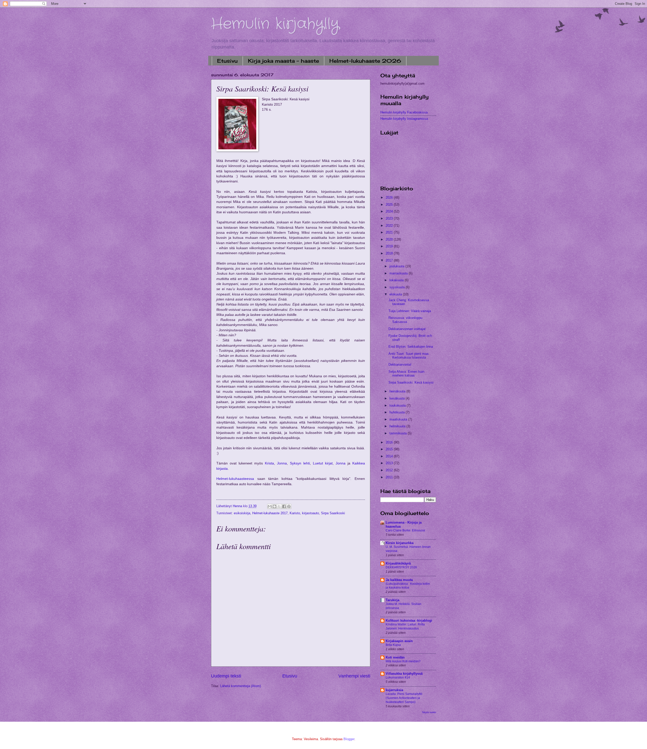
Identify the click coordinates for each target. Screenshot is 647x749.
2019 (390, 246)
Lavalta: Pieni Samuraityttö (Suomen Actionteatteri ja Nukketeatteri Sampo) (404, 698)
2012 (390, 470)
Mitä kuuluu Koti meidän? (403, 661)
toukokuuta (398, 405)
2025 (390, 204)
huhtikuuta (397, 412)
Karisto (295, 513)
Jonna (282, 463)
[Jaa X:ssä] (279, 506)
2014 (390, 456)
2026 (390, 197)
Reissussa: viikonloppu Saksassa (405, 319)
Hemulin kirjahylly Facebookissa (404, 112)
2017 (390, 260)
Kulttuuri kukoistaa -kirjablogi (409, 620)
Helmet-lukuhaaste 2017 (270, 513)
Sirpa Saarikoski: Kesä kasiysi (410, 382)
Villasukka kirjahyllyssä (404, 673)
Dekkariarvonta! (399, 364)
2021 (390, 232)
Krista (269, 463)
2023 (390, 218)
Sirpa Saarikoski (333, 513)
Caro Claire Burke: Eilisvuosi (405, 530)
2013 (390, 463)
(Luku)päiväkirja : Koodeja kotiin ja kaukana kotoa (408, 586)
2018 (390, 253)
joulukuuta (397, 266)
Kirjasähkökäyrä (398, 563)
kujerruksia (394, 690)
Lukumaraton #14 (398, 677)
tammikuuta (398, 433)
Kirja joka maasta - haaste (283, 61)
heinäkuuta (397, 391)
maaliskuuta (398, 419)
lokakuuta (397, 280)
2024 (390, 211)
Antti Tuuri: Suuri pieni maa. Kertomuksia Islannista (408, 355)
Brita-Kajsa (393, 645)
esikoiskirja (242, 513)
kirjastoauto (310, 513)
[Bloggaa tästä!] (274, 506)
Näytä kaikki (429, 712)
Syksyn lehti (300, 463)
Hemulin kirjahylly (275, 24)
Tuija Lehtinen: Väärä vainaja (409, 311)
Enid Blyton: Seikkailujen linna (410, 346)
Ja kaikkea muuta (399, 580)
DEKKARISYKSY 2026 (401, 567)
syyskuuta (397, 287)
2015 (390, 449)
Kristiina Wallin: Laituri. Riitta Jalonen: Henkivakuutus (405, 626)
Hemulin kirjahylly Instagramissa (404, 119)
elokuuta (396, 294)
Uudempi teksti (226, 675)
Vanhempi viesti (354, 675)
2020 (390, 239)
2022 (390, 225)
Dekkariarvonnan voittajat (407, 329)
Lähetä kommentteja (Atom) (240, 686)
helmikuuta (397, 426)
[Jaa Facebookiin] (284, 506)
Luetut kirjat (323, 463)
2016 (390, 442)
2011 (390, 477)
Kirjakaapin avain (399, 641)
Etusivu (227, 61)
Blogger (348, 739)
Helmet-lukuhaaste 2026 (365, 61)
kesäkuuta (397, 398)
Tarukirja (392, 600)
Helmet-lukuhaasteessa (235, 479)
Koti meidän (395, 657)
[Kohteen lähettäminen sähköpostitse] (269, 506)
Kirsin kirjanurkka (399, 543)
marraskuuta (399, 273)
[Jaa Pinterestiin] (288, 506)
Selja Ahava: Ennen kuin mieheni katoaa (406, 373)
